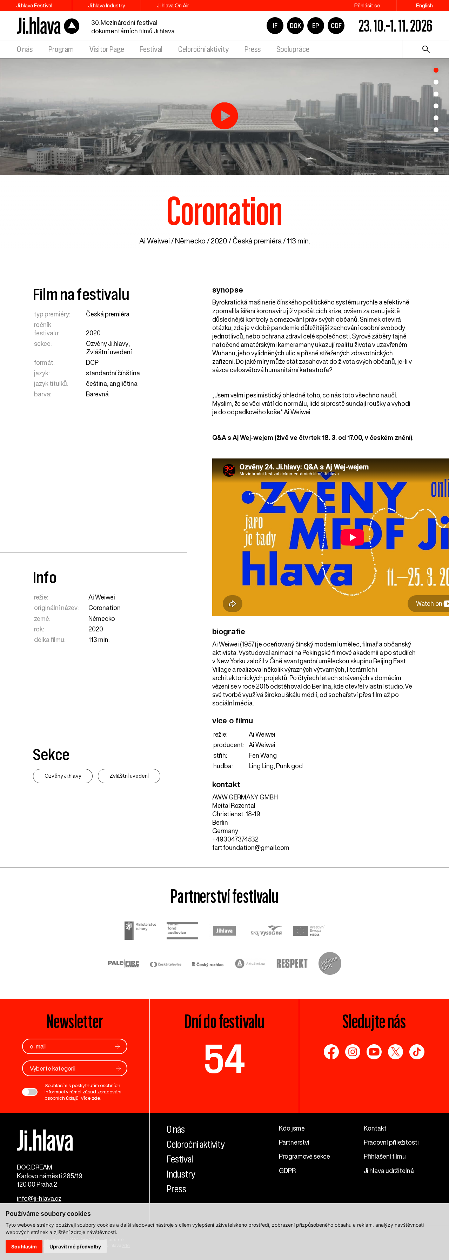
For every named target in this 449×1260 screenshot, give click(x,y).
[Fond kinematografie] (182, 931)
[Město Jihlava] (224, 931)
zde (96, 1097)
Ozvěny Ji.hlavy (107, 343)
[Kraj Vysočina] (266, 931)
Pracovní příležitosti (391, 1142)
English (424, 5)
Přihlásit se (367, 5)
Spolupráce (292, 49)
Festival (151, 49)
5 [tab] (436, 117)
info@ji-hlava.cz (39, 1198)
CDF (336, 25)
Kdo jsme (292, 1128)
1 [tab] (436, 70)
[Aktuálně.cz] (250, 964)
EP (315, 25)
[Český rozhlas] (208, 964)
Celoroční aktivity (203, 49)
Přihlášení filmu (385, 1156)
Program (61, 49)
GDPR (287, 1170)
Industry (181, 1174)
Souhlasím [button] (24, 1246)
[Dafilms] (330, 964)
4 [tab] (436, 105)
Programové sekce (304, 1156)
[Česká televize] (166, 964)
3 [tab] (436, 94)
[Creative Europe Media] (308, 931)
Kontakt (375, 1128)
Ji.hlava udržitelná (389, 1170)
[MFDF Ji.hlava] (48, 25)
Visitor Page (106, 49)
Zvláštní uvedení (109, 352)
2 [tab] (436, 82)
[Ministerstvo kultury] (140, 931)
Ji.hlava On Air (173, 5)
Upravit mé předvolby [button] (75, 1246)
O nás (25, 49)
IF (275, 25)
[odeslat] (117, 1046)
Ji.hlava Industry (106, 5)
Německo (190, 240)
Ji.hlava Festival (34, 5)
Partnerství (294, 1142)
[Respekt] (292, 964)
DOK (295, 25)
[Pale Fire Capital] (124, 964)
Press (252, 49)
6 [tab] (436, 129)
